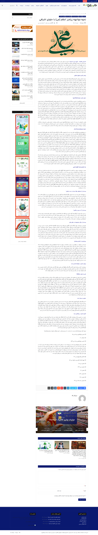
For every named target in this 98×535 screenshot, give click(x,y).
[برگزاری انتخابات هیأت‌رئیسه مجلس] (15, 97)
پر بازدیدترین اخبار (83, 520)
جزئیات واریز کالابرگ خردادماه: (76, 1)
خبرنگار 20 (81, 23)
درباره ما (21, 5)
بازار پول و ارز (64, 5)
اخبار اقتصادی (83, 518)
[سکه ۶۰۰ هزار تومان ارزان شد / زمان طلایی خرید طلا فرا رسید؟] (62, 445)
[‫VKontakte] (55, 388)
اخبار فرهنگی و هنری (82, 524)
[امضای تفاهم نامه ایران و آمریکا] (15, 44)
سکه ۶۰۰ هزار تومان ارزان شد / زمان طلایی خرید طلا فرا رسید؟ (62, 451)
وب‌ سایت (59, 490)
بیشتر (33, 5)
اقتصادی (80, 16)
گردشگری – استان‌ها (40, 5)
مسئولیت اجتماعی (83, 521)
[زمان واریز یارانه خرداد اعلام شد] (15, 50)
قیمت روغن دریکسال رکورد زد (27, 54)
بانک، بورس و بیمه (72, 5)
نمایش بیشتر (22, 103)
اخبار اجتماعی (83, 517)
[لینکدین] (68, 388)
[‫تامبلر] (65, 388)
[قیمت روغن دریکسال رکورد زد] (15, 56)
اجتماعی (78, 13)
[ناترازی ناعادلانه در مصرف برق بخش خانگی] (15, 68)
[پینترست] (61, 388)
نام (85, 485)
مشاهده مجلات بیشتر (22, 241)
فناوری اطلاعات (62, 16)
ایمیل (84, 490)
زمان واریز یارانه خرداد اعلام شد (54, 519)
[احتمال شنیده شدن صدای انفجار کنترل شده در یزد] (15, 80)
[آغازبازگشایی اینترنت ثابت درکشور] (15, 91)
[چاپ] (49, 388)
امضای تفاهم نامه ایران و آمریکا (54, 517)
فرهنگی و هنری (68, 16)
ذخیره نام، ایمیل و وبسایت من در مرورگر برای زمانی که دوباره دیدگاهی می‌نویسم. (69, 495)
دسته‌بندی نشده (75, 16)
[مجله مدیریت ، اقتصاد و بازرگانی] (89, 5)
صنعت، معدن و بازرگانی (54, 5)
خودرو (47, 5)
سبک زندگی (84, 522)
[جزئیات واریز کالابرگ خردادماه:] (15, 62)
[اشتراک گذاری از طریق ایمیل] (52, 388)
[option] (62, 419)
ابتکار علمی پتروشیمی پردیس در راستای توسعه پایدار (46, 451)
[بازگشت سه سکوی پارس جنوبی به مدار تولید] (15, 85)
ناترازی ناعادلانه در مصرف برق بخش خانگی (62, 419)
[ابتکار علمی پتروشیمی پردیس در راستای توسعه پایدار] (45, 445)
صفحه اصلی (82, 13)
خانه (79, 5)
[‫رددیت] (58, 388)
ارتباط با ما (27, 5)
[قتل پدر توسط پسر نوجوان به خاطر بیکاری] (15, 74)
